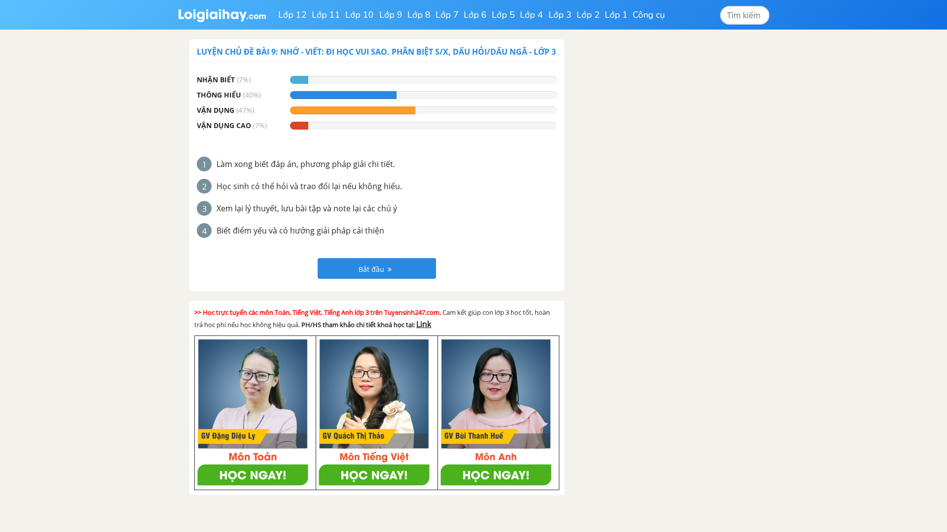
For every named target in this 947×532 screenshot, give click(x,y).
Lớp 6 (475, 15)
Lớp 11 (326, 15)
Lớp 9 (390, 15)
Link (423, 324)
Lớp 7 (447, 15)
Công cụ (649, 15)
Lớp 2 (588, 15)
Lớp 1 (616, 15)
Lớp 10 (359, 15)
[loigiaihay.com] (222, 14)
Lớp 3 (560, 15)
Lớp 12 (292, 15)
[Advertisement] (650, 187)
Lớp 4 (531, 15)
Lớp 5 (503, 15)
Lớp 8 (419, 15)
